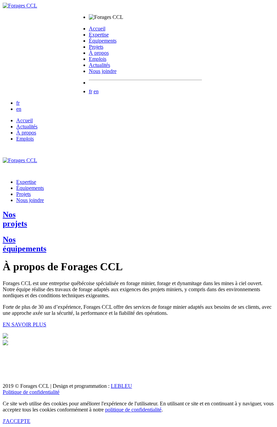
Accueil (97, 28)
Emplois (97, 59)
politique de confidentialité (133, 409)
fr (90, 91)
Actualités (99, 65)
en (96, 91)
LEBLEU (121, 386)
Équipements (103, 41)
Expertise (99, 34)
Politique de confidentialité (31, 392)
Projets (96, 47)
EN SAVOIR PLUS (24, 324)
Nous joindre (103, 71)
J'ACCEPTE (16, 421)
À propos (99, 53)
